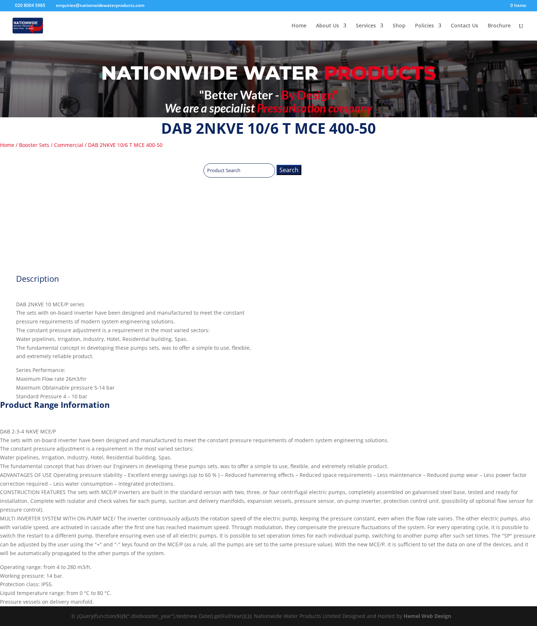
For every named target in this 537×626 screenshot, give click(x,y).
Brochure (499, 26)
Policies (424, 26)
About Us (327, 26)
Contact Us (464, 26)
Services (366, 26)
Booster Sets (34, 144)
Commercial (68, 144)
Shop (399, 26)
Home (299, 26)
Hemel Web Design (427, 615)
